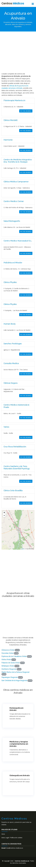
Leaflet (22, 548)
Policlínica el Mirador (13, 262)
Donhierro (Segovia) (9, 669)
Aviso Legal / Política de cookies (12, 838)
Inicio (3, 834)
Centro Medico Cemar (14, 201)
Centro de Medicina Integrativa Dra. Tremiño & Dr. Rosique (18, 160)
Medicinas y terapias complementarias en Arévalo (19, 744)
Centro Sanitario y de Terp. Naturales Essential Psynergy (17, 467)
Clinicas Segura (10, 383)
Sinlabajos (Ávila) (8, 666)
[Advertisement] (18, 52)
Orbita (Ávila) (6, 659)
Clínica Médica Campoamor (16, 181)
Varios (6, 427)
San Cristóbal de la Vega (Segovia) (14, 680)
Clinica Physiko (10, 282)
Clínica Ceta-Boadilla (13, 490)
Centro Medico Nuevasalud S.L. (18, 241)
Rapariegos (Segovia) (10, 677)
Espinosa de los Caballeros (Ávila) (14, 656)
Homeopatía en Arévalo (16, 709)
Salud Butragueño (12, 221)
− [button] (4, 515)
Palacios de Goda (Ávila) (11, 663)
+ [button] (4, 512)
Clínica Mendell (10, 120)
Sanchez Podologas (13, 343)
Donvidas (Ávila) (7, 653)
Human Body (10, 324)
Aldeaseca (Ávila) (8, 650)
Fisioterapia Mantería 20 (14, 100)
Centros (13, 3)
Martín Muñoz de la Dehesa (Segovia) (15, 672)
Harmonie (8, 140)
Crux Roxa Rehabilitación (15, 446)
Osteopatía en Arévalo (20, 775)
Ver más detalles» (26, 111)
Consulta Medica (11, 363)
